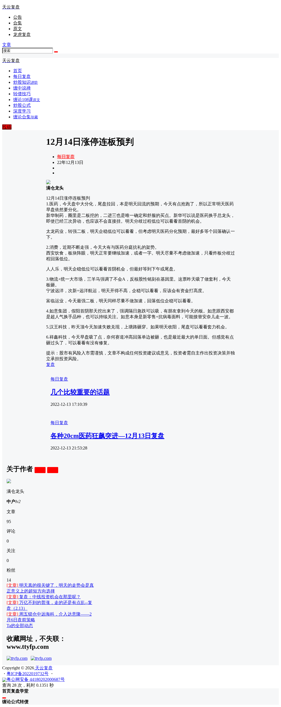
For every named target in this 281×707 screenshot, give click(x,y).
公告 (17, 17)
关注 (40, 470)
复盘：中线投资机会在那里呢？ (44, 596)
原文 (17, 28)
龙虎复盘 (22, 34)
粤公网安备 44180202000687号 (36, 679)
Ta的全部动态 (20, 625)
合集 (17, 23)
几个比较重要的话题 (80, 392)
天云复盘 (43, 668)
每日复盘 (66, 156)
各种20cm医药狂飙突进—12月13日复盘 (107, 435)
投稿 (6, 127)
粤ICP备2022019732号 (28, 673)
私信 (52, 470)
